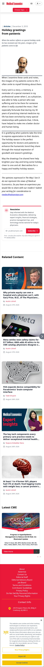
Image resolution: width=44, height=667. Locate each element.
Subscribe (31, 231)
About (22, 569)
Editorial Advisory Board (22, 580)
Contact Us (22, 574)
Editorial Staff (22, 577)
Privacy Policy (22, 590)
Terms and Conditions (22, 585)
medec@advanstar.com (12, 194)
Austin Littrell (11, 301)
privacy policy (11, 237)
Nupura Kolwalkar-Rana (15, 443)
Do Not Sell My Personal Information (22, 593)
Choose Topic (19, 10)
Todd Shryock (11, 396)
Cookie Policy (19, 645)
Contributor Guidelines (22, 588)
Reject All (21, 656)
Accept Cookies (22, 663)
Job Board (22, 582)
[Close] (41, 620)
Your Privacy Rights (22, 596)
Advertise (22, 572)
